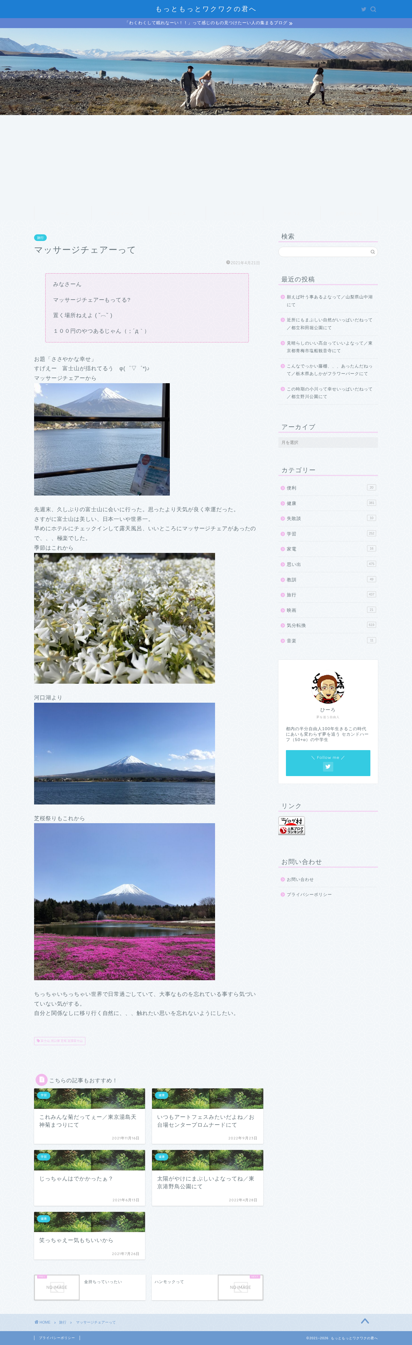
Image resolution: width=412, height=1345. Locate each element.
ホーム (63, 213)
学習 (330, 533)
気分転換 (330, 625)
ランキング (234, 213)
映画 (330, 610)
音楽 (330, 640)
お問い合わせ (349, 213)
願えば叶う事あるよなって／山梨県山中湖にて (330, 301)
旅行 (40, 237)
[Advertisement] (206, 160)
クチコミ (292, 213)
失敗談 (330, 518)
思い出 (330, 564)
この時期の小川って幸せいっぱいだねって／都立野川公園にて (330, 393)
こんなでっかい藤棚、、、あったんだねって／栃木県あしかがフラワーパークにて (330, 370)
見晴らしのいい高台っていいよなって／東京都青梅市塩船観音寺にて (330, 347)
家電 (330, 548)
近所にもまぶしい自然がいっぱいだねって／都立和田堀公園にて (330, 324)
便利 (330, 487)
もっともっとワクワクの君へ (206, 9)
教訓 (330, 579)
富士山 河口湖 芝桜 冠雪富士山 (61, 1041)
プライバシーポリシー (309, 894)
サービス (177, 213)
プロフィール (120, 213)
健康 (330, 503)
